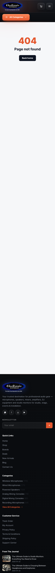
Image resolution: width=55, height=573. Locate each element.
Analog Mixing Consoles (15, 494)
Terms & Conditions (11, 534)
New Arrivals (8, 458)
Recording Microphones (15, 502)
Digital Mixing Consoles (15, 498)
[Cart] (41, 6)
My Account (7, 525)
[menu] (49, 6)
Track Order (7, 521)
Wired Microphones (13, 485)
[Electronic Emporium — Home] (12, 6)
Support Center (9, 542)
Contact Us (7, 467)
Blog (4, 462)
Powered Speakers (13, 489)
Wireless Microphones (15, 481)
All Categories (16, 17)
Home (5, 441)
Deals (4, 454)
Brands (5, 449)
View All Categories (11, 507)
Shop (4, 445)
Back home (27, 58)
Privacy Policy (8, 530)
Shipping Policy (9, 538)
